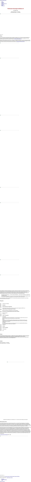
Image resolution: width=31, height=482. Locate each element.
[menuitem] (16, 1)
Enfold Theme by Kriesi (9, 477)
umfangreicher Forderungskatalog (21, 41)
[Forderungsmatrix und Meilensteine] (15, 223)
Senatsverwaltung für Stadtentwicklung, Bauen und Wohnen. (12, 476)
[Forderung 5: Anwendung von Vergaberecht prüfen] (15, 274)
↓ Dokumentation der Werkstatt (3, 434)
